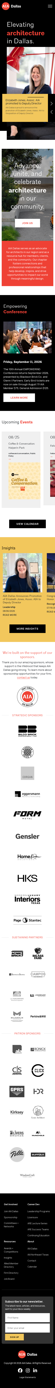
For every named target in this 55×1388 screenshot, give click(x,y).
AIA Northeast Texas (38, 1254)
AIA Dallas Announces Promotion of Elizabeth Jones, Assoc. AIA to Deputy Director (22, 599)
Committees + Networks (11, 1225)
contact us (23, 677)
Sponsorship (10, 1217)
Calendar (32, 1266)
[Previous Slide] (51, 112)
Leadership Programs (39, 1211)
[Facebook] (20, 1370)
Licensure (33, 1217)
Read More (10, 615)
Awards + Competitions (11, 1250)
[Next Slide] (51, 104)
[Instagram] (28, 1370)
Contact (32, 1260)
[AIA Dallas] (11, 6)
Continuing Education (39, 1235)
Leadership (9, 607)
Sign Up (14, 1337)
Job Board (9, 1278)
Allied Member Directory (11, 1265)
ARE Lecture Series (37, 1223)
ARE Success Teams (38, 1229)
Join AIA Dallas (11, 1211)
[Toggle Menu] (50, 6)
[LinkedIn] (35, 1370)
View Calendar (27, 524)
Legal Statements (27, 1377)
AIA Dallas (32, 1248)
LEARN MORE (19, 397)
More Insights (27, 628)
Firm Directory (11, 1272)
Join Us (27, 223)
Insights (8, 548)
